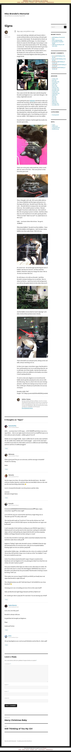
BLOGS (26, 2)
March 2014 (54, 86)
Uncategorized (55, 114)
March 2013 (54, 102)
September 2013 (55, 93)
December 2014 (55, 81)
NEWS (22, 2)
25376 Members (36, 1)
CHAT (36, 2)
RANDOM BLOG (50, 2)
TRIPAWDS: (25, 1)
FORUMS (31, 2)
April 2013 (54, 100)
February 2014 (55, 87)
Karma (6, 35)
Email (7, 691)
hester (53, 58)
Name (6, 684)
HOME (18, 2)
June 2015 (54, 80)
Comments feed (56, 127)
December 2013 (55, 89)
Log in (53, 124)
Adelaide (32, 100)
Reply (6, 448)
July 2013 (54, 96)
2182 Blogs (45, 1)
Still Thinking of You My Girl (58, 37)
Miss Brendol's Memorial (17, 14)
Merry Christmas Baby (57, 40)
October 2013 (55, 92)
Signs (53, 38)
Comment (8, 663)
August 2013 (55, 94)
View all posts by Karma (27, 408)
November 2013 (55, 90)
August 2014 (55, 83)
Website (7, 698)
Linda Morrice (12, 605)
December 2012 (55, 105)
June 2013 (54, 97)
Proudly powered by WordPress (24, 741)
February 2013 (55, 103)
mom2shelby (12, 425)
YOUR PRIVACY (42, 2)
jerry (9, 635)
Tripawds (44, 748)
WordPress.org (55, 129)
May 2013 (54, 99)
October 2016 (55, 79)
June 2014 (54, 84)
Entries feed (55, 126)
